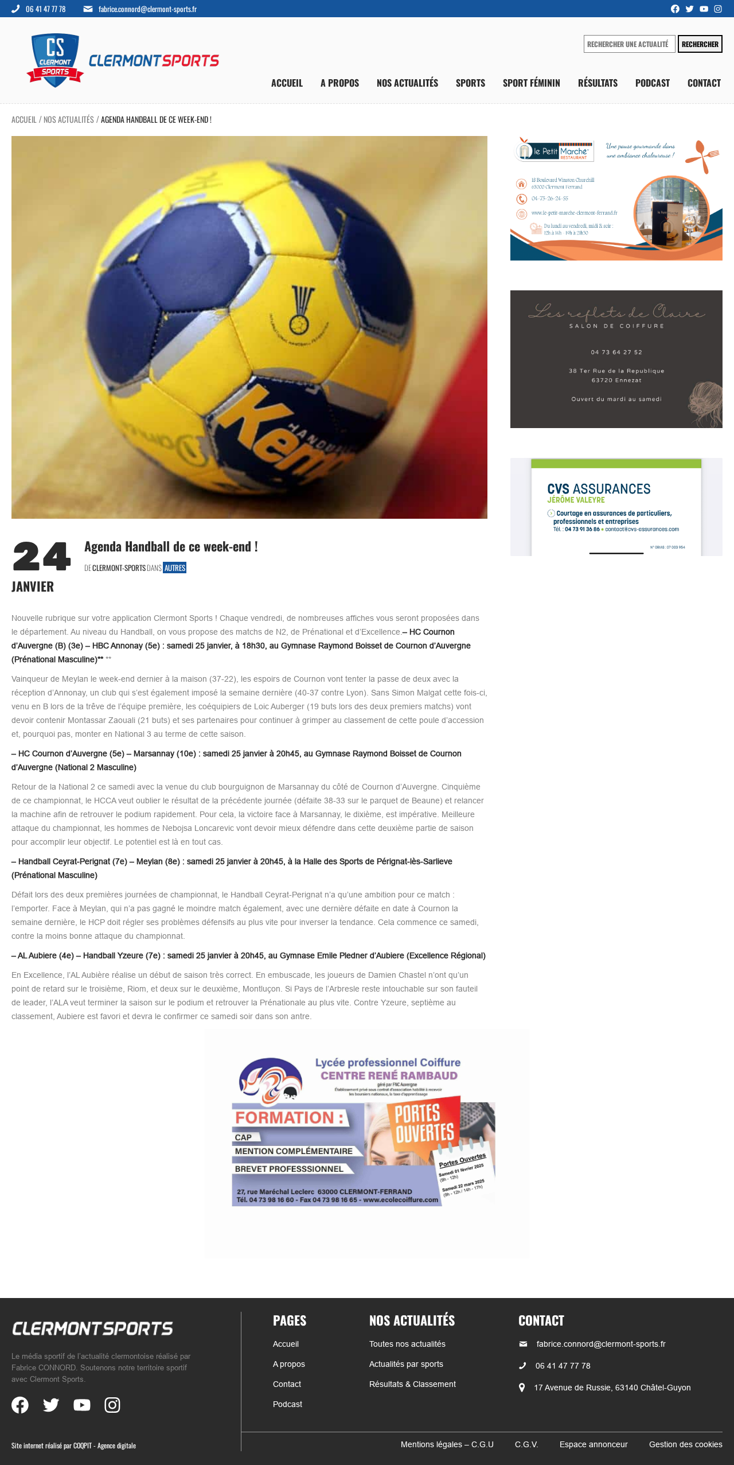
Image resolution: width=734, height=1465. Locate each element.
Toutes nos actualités (407, 1344)
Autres (175, 567)
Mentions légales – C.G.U (447, 1444)
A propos (340, 83)
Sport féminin (531, 83)
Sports (470, 83)
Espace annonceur (594, 1444)
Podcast (652, 83)
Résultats (598, 83)
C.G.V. (526, 1444)
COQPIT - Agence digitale (104, 1445)
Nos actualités (407, 83)
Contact (704, 83)
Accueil (287, 83)
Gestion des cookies (686, 1444)
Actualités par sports (406, 1364)
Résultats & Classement (412, 1384)
